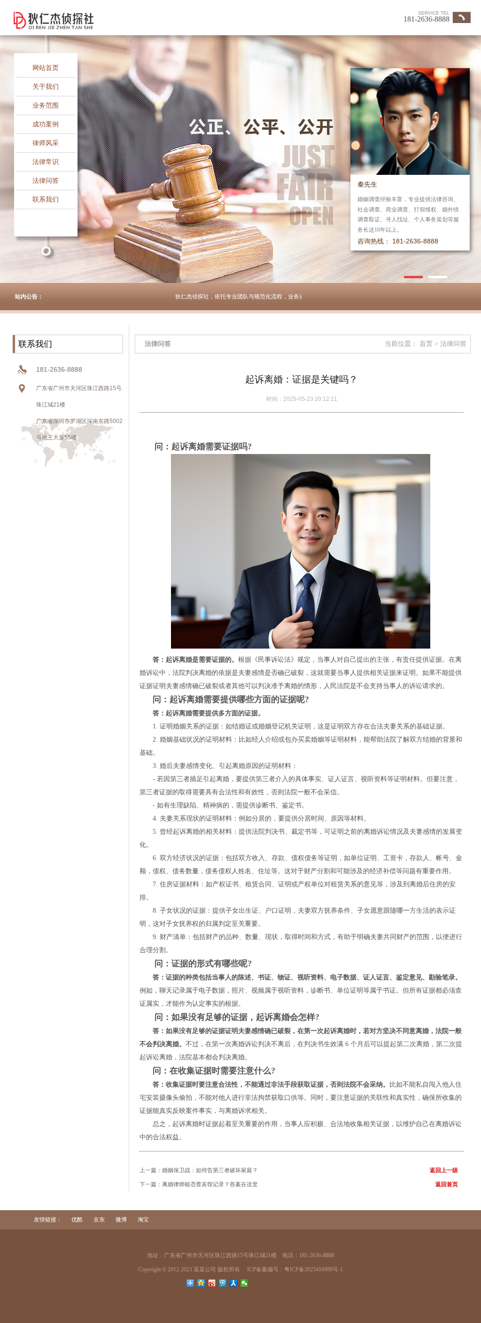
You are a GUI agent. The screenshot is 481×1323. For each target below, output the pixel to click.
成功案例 (45, 124)
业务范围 (45, 105)
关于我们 (45, 86)
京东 (99, 1219)
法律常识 (45, 161)
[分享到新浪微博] (212, 1283)
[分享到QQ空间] (201, 1283)
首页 (426, 343)
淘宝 (143, 1219)
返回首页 (446, 1184)
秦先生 (367, 184)
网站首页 (45, 67)
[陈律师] (411, 120)
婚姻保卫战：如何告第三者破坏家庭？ (210, 1170)
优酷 (77, 1219)
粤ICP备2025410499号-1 (313, 1269)
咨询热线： (373, 241)
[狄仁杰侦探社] (143, 19)
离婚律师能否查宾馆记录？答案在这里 (210, 1184)
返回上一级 (444, 1170)
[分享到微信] (244, 1283)
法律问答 (45, 180)
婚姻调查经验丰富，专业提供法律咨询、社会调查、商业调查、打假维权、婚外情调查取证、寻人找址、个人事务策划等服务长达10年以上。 (408, 214)
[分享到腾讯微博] (223, 1283)
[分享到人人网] (234, 1283)
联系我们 (45, 199)
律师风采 (45, 143)
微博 (122, 1219)
